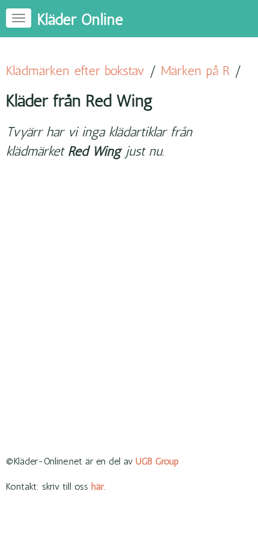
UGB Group (157, 461)
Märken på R (195, 70)
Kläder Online (80, 19)
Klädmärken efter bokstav (75, 70)
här (97, 486)
